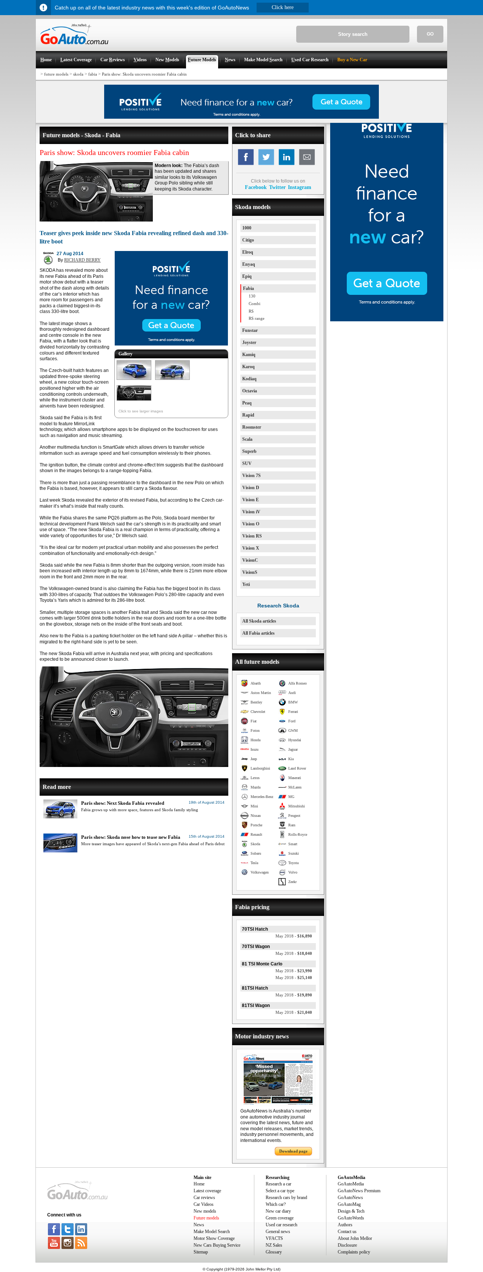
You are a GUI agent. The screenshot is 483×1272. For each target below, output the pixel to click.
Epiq (247, 276)
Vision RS (252, 536)
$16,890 (293, 936)
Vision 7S (251, 475)
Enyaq (248, 264)
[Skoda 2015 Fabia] (134, 380)
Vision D (250, 487)
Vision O (250, 524)
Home (199, 1184)
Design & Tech (351, 1211)
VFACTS (274, 1238)
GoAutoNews (350, 1197)
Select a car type (280, 1190)
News (199, 1224)
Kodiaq (249, 378)
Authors (345, 1224)
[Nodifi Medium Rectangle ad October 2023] (171, 344)
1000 (246, 228)
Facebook (256, 187)
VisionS (249, 572)
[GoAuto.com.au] (72, 47)
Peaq (247, 403)
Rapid (248, 415)
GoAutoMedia (351, 1184)
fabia (92, 74)
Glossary (274, 1252)
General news (278, 1231)
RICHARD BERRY (82, 260)
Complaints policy (354, 1252)
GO (430, 34)
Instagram (299, 187)
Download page (293, 1151)
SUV (247, 463)
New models (205, 1211)
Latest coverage (207, 1190)
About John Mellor (355, 1238)
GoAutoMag (349, 1204)
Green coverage (280, 1218)
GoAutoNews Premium (359, 1190)
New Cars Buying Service (217, 1245)
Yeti (246, 584)
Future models (206, 1218)
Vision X (250, 548)
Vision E (250, 499)
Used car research (281, 1224)
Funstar (250, 330)
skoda (78, 74)
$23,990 (293, 970)
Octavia (249, 391)
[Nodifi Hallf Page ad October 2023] (386, 320)
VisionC (250, 560)
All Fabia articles (258, 633)
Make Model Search (212, 1231)
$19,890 (293, 995)
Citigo (248, 240)
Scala (247, 439)
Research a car (278, 1184)
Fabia (248, 288)
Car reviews (204, 1197)
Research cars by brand (286, 1197)
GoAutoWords (351, 1218)
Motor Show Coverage (214, 1238)
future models (56, 74)
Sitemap (201, 1252)
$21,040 (293, 1012)
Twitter (277, 187)
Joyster (249, 342)
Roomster (251, 427)
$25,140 (293, 977)
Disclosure (347, 1245)
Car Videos (204, 1204)
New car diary (278, 1211)
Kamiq (248, 354)
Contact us (347, 1231)
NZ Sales (274, 1245)
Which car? (276, 1204)
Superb (249, 451)
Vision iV (251, 511)
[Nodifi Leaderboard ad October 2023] (241, 117)
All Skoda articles (259, 621)
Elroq (247, 252)
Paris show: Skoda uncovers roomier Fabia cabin (144, 74)
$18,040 (293, 953)
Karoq (248, 366)
